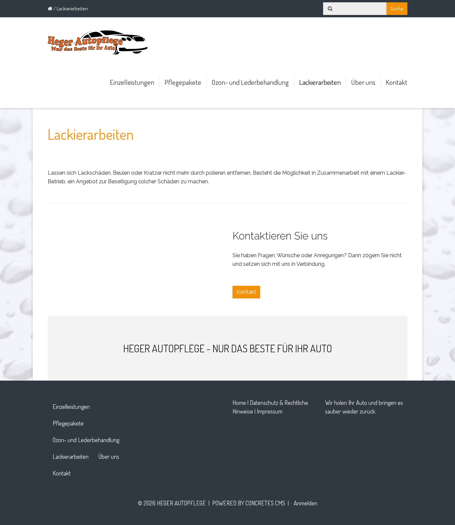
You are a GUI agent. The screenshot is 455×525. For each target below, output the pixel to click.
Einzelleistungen (132, 82)
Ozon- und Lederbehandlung (250, 82)
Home (239, 402)
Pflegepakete (183, 82)
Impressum (269, 411)
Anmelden (305, 503)
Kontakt (396, 82)
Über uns (363, 82)
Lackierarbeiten (320, 82)
